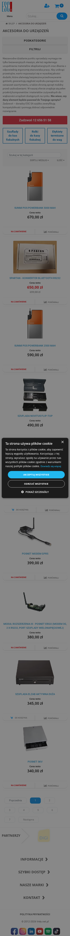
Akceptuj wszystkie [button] (36, 474)
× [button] (62, 442)
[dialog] (35, 468)
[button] (35, 492)
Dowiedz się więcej (51, 466)
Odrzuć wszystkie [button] (36, 483)
